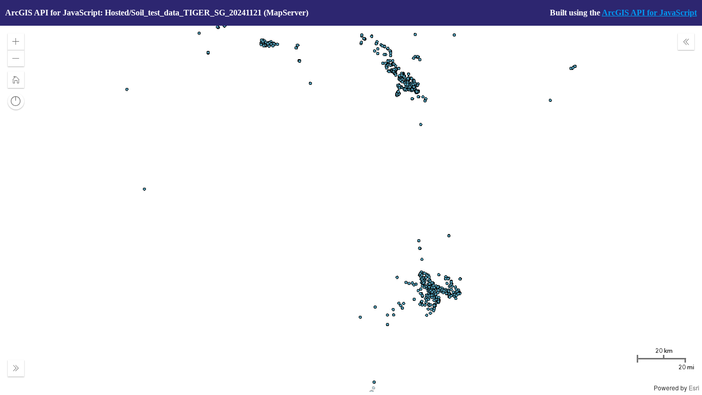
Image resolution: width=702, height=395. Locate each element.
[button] (16, 41)
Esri (694, 387)
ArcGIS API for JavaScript (649, 12)
